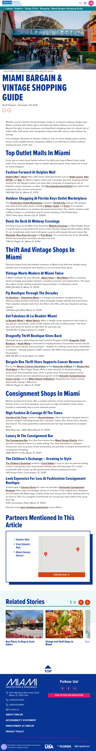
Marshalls (10, 235)
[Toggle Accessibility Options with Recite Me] (85, 3)
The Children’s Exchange (18, 463)
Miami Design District (66, 440)
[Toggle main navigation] (91, 3)
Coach (56, 206)
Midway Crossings (58, 225)
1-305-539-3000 (16, 700)
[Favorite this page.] (4, 110)
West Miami (62, 277)
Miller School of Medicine (41, 378)
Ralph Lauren (76, 176)
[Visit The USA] (49, 746)
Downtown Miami (30, 297)
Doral (24, 176)
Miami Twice (48, 277)
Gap (20, 180)
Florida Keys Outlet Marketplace (26, 202)
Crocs (67, 206)
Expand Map (60, 574)
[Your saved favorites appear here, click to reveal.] (80, 3)
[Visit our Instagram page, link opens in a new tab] (62, 688)
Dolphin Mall (12, 176)
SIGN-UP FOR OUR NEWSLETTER (69, 695)
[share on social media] (9, 110)
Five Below (46, 235)
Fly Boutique (12, 297)
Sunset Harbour (46, 417)
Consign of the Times (16, 417)
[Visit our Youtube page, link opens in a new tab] (74, 688)
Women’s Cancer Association (31, 366)
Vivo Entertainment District (59, 186)
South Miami (24, 343)
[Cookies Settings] (4, 747)
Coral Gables (47, 463)
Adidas (48, 206)
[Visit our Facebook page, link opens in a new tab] (68, 688)
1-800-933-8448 (16, 704)
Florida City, (60, 202)
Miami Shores (33, 320)
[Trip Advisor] (82, 746)
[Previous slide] (81, 602)
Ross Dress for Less (26, 235)
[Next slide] (87, 602)
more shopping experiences (34, 507)
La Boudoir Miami (14, 320)
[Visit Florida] (64, 746)
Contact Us (14, 709)
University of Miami (62, 366)
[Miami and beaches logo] (24, 683)
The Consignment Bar (17, 440)
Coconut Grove (28, 487)
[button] (41, 612)
